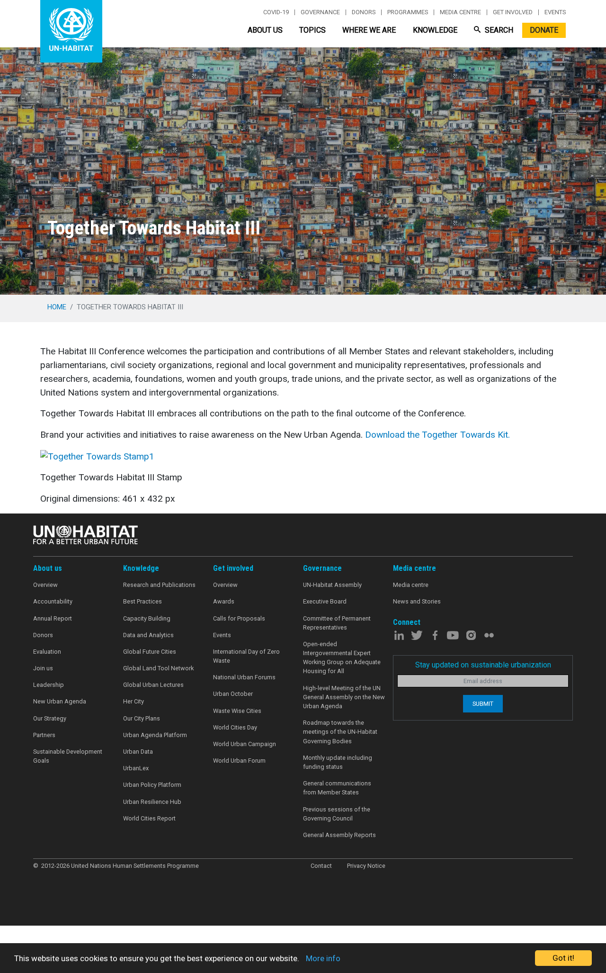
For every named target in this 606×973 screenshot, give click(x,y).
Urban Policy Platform (152, 784)
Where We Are (369, 30)
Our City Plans (141, 718)
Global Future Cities (149, 651)
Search (498, 30)
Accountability (52, 601)
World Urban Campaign (244, 744)
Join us (43, 668)
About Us (265, 30)
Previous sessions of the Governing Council (336, 814)
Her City (133, 701)
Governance (320, 12)
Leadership (48, 684)
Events (555, 12)
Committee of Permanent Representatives (337, 623)
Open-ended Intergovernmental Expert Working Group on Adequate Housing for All (342, 657)
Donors (363, 12)
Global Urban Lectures (153, 684)
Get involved (513, 12)
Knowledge (435, 30)
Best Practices (142, 601)
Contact (321, 865)
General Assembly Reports (339, 834)
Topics (312, 30)
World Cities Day (235, 727)
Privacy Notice (366, 865)
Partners (44, 735)
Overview (45, 584)
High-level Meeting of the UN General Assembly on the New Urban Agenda (344, 697)
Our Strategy (49, 718)
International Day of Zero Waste (246, 656)
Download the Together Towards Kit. (437, 434)
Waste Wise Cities (237, 710)
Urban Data (138, 751)
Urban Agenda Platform (155, 735)
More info (323, 958)
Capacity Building (146, 618)
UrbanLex (136, 768)
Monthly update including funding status (337, 762)
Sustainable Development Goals (67, 756)
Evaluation (47, 651)
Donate (544, 30)
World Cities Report (149, 818)
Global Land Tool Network (158, 668)
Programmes (407, 12)
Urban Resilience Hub (152, 801)
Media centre (460, 12)
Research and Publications (159, 584)
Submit (482, 703)
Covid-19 (276, 12)
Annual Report (52, 618)
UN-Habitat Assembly (332, 584)
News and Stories (417, 601)
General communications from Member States (337, 788)
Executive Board (325, 601)
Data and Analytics (148, 635)
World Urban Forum (239, 760)
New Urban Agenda (59, 701)
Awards (223, 601)
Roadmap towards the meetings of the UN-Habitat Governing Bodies (340, 731)
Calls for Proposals (239, 618)
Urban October (233, 693)
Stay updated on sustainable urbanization (483, 664)
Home (56, 307)
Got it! (563, 958)
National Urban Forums (244, 677)
